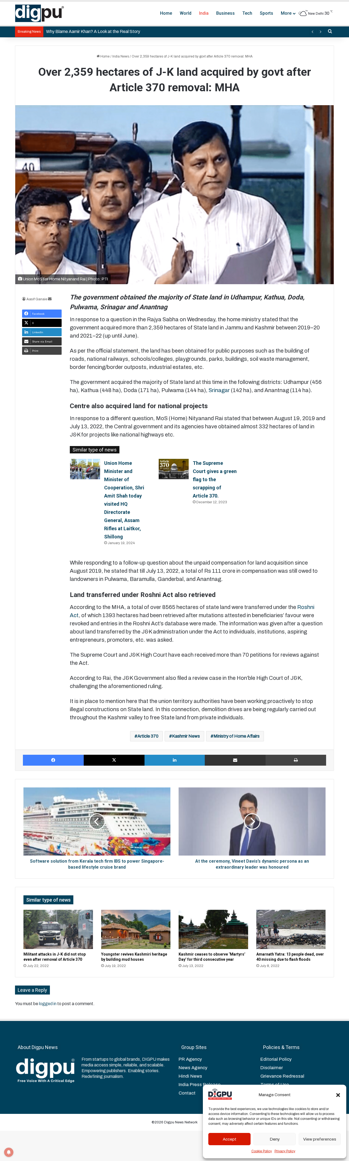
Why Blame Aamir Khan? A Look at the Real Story (93, 31)
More (286, 13)
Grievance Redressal (282, 1076)
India (204, 13)
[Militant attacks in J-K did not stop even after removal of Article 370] (58, 929)
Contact (187, 1093)
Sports (266, 13)
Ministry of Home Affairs (236, 736)
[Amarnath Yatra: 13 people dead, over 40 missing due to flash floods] (291, 929)
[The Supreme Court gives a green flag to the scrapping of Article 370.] (174, 469)
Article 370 (147, 736)
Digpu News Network (180, 1122)
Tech (247, 13)
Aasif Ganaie (36, 299)
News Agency (193, 1067)
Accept (229, 1139)
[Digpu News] (39, 13)
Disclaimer (271, 1067)
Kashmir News (186, 736)
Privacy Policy (285, 1151)
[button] (338, 1095)
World (185, 13)
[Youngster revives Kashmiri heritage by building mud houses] (136, 929)
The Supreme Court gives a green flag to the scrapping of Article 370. (215, 479)
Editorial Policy (275, 1059)
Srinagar (219, 390)
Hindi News (190, 1076)
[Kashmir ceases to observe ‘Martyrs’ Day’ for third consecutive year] (213, 929)
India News (120, 56)
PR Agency (190, 1059)
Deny (275, 1139)
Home (166, 13)
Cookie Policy (261, 1151)
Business (225, 13)
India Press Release (200, 1084)
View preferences (319, 1139)
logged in (47, 1003)
